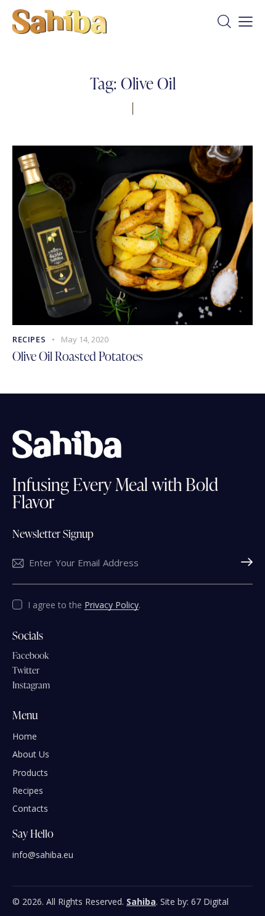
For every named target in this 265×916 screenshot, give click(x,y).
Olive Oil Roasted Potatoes (77, 356)
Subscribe (243, 563)
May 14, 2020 (84, 339)
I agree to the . (84, 605)
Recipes (29, 339)
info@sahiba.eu (42, 854)
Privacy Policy (111, 605)
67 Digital (210, 901)
